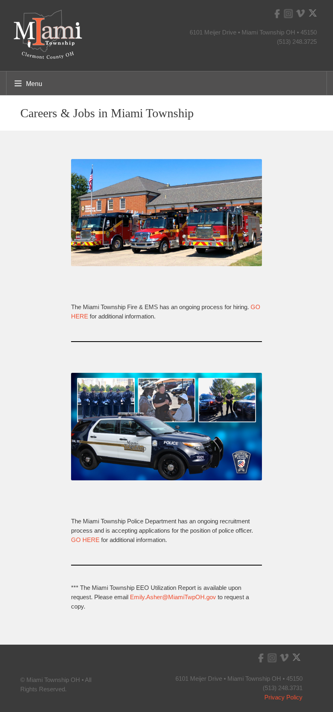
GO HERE (85, 539)
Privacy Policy (283, 697)
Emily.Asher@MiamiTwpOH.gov (173, 597)
